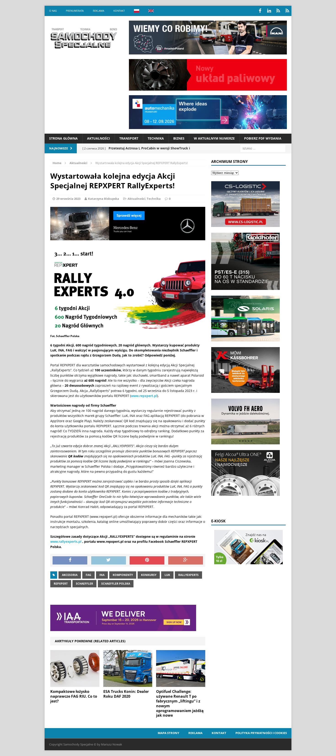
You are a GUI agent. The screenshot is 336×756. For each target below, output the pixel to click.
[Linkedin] (269, 11)
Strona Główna (63, 138)
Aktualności (98, 138)
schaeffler (84, 584)
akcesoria (69, 575)
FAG (88, 575)
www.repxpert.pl (144, 396)
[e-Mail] (287, 11)
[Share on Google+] (185, 560)
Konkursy (148, 575)
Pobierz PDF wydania (262, 138)
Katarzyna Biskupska (103, 199)
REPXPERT (61, 584)
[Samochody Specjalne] (84, 38)
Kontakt (119, 10)
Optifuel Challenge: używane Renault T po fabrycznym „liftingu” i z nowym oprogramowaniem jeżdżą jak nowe (180, 703)
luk (167, 575)
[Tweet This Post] (108, 560)
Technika (156, 138)
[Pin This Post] (147, 560)
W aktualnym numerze (214, 138)
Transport (128, 138)
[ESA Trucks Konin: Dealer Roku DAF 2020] (127, 684)
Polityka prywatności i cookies (261, 733)
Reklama (98, 10)
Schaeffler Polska (115, 584)
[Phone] (278, 11)
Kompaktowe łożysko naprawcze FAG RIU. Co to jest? (73, 696)
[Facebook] (260, 11)
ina (101, 575)
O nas (53, 10)
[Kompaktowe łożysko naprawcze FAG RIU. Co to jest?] (74, 684)
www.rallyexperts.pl (65, 541)
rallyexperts (188, 575)
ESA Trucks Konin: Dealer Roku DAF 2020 (126, 694)
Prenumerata (75, 10)
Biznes (178, 138)
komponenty (123, 575)
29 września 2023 (68, 199)
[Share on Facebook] (70, 560)
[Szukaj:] (263, 148)
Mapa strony (168, 733)
